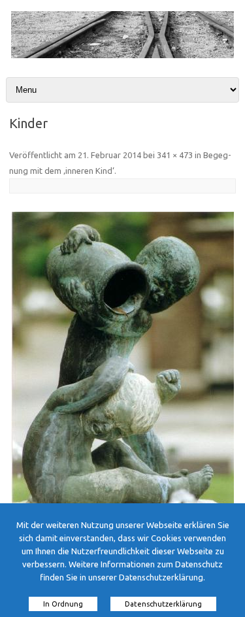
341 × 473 (175, 154)
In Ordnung (63, 604)
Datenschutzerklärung (163, 604)
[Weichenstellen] (122, 55)
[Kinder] (122, 366)
